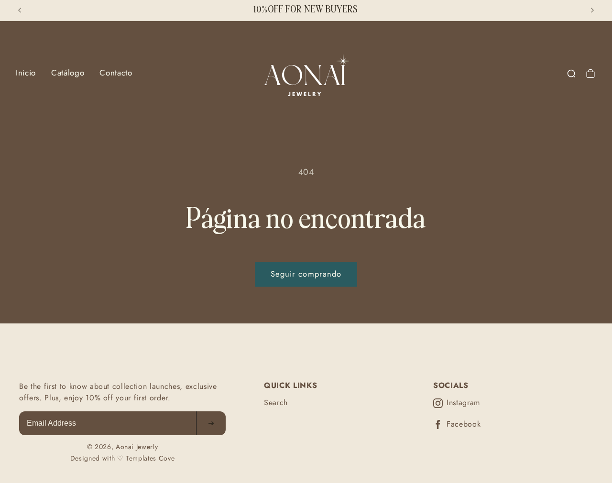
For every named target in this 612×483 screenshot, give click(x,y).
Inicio (26, 72)
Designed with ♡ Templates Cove (122, 458)
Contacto (115, 72)
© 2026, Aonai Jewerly (122, 446)
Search (276, 402)
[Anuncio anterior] (19, 10)
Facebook (464, 424)
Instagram (463, 403)
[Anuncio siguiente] (592, 10)
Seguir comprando (306, 273)
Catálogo (67, 72)
